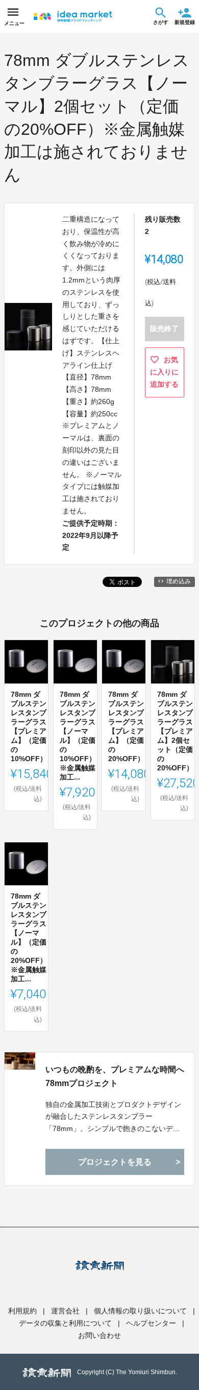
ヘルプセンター (151, 1323)
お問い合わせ (99, 1335)
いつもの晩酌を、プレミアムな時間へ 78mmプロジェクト (114, 1076)
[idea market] (73, 16)
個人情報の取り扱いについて (140, 1311)
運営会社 (65, 1311)
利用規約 (22, 1311)
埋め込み (178, 581)
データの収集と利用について (65, 1323)
